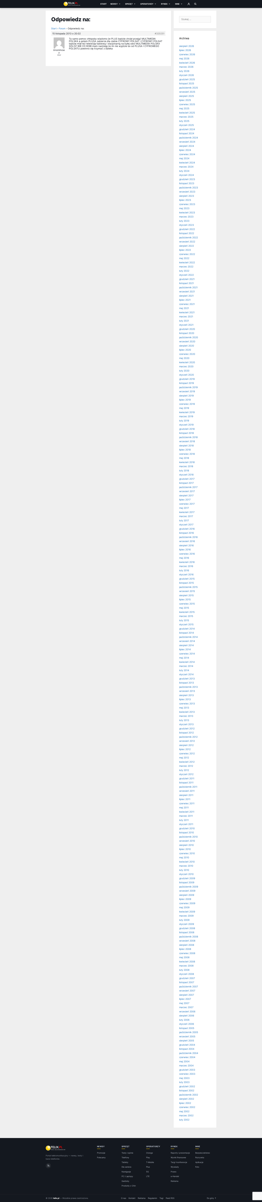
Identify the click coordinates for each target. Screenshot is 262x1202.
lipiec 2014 (185, 649)
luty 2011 (184, 820)
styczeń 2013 (186, 724)
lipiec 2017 (185, 499)
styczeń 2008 (186, 974)
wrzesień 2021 (187, 291)
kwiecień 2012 (187, 761)
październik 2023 (188, 187)
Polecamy (101, 1157)
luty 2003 (184, 1082)
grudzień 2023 (187, 179)
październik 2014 (188, 637)
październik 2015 (188, 587)
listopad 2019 (186, 383)
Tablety (125, 1162)
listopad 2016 (186, 533)
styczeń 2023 (186, 225)
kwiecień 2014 (187, 662)
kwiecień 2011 (186, 811)
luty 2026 (184, 71)
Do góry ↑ (211, 1198)
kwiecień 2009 (187, 911)
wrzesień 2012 (187, 741)
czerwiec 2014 (187, 653)
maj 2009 (184, 907)
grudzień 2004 (187, 1044)
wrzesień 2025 (187, 91)
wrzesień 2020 (187, 341)
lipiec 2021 (185, 300)
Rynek (164, 4)
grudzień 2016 (187, 528)
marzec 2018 (186, 466)
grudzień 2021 (187, 279)
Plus (148, 1167)
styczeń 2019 (186, 424)
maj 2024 (184, 158)
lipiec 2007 (185, 999)
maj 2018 (184, 458)
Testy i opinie (127, 1153)
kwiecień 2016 (187, 562)
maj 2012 (184, 757)
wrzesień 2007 (187, 990)
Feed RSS (170, 1198)
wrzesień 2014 (187, 641)
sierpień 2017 (186, 495)
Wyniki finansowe (178, 1157)
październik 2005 (188, 1032)
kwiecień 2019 (187, 412)
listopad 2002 (186, 1090)
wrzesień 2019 (187, 391)
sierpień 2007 (186, 995)
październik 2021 (188, 287)
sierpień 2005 (186, 1040)
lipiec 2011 (184, 799)
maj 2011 (184, 807)
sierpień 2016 (186, 545)
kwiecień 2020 (187, 362)
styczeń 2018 (186, 474)
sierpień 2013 (186, 695)
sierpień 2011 (186, 795)
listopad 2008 (186, 932)
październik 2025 (188, 87)
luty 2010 (184, 870)
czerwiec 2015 (187, 603)
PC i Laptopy (127, 1176)
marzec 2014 (186, 666)
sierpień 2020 (186, 345)
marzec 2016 (186, 566)
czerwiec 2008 (187, 953)
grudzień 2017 (187, 479)
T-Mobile (150, 1162)
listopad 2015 (186, 582)
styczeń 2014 (186, 674)
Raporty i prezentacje (180, 1153)
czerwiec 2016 (187, 553)
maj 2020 (184, 358)
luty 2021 (184, 320)
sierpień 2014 (186, 645)
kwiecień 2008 (187, 961)
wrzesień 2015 (187, 591)
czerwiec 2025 (187, 104)
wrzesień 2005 (187, 1036)
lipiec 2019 (185, 399)
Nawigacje (126, 1171)
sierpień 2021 (186, 295)
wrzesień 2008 (187, 940)
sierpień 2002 (186, 1098)
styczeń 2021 (186, 324)
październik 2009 (188, 886)
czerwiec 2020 (187, 354)
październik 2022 (188, 237)
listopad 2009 (186, 882)
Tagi (161, 1198)
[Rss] (48, 1165)
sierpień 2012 (186, 745)
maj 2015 (184, 607)
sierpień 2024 (186, 146)
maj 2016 (184, 558)
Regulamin (152, 1198)
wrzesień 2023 (187, 191)
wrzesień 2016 (187, 541)
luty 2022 (184, 270)
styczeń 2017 (186, 524)
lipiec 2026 (185, 50)
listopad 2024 (186, 133)
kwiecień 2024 (187, 162)
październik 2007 (188, 986)
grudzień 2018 (187, 429)
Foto (197, 1167)
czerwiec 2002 (187, 1107)
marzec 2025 (186, 116)
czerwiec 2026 (187, 54)
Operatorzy (146, 4)
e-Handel (175, 1176)
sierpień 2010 (186, 845)
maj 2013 (184, 707)
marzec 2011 (186, 816)
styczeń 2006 (186, 1024)
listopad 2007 (186, 982)
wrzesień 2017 (187, 491)
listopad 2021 (186, 283)
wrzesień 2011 (187, 791)
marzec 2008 (186, 965)
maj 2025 (184, 108)
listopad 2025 (186, 83)
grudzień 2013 (187, 678)
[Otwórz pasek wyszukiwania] (195, 4)
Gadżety (125, 1181)
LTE (147, 1176)
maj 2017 (184, 508)
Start (103, 4)
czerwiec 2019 (187, 404)
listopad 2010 (186, 832)
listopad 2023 (186, 183)
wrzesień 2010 (187, 840)
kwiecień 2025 (187, 112)
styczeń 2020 (186, 374)
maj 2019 (184, 408)
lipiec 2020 (185, 349)
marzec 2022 (186, 266)
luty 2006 (184, 1019)
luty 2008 (184, 970)
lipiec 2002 (185, 1103)
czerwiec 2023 (187, 204)
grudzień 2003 (187, 1069)
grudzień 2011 (186, 778)
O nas (123, 1198)
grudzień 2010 (187, 828)
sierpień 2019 (186, 395)
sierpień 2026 (186, 46)
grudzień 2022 (187, 229)
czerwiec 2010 (187, 853)
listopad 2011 (186, 782)
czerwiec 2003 (187, 1074)
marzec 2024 (186, 166)
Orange (149, 1153)
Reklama (174, 1181)
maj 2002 (184, 1111)
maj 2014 (184, 657)
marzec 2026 (186, 66)
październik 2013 (188, 687)
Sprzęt (129, 4)
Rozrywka (199, 1157)
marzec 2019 (186, 416)
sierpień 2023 (186, 196)
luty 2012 (184, 770)
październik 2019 (188, 387)
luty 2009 (184, 920)
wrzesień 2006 (187, 1011)
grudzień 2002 (187, 1086)
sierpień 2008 (186, 945)
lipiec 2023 (185, 200)
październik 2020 (188, 337)
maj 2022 (184, 258)
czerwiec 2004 (187, 1057)
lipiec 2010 (185, 849)
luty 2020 (184, 370)
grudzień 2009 (187, 878)
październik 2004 (188, 1053)
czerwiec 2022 (187, 254)
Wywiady (175, 1167)
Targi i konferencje (179, 1162)
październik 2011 (188, 786)
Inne (177, 4)
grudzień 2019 (187, 379)
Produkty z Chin (129, 1186)
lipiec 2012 (185, 749)
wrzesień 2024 (187, 141)
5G (147, 1171)
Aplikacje (199, 1162)
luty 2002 (184, 1119)
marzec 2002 (186, 1115)
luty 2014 (184, 670)
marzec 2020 (186, 366)
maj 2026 (184, 58)
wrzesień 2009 (187, 890)
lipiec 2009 (185, 899)
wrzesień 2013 (187, 691)
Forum (62, 28)
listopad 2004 (186, 1049)
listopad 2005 (186, 1028)
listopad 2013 (186, 682)
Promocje (101, 1153)
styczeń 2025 (186, 125)
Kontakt (132, 1198)
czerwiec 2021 (187, 304)
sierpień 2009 (186, 895)
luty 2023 (184, 221)
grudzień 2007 (187, 978)
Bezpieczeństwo (202, 1153)
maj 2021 (184, 308)
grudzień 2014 (187, 628)
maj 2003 (184, 1078)
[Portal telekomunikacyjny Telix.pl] (56, 1148)
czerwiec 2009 (187, 903)
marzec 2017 (186, 516)
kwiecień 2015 (187, 612)
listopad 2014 (186, 632)
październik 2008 (188, 936)
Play (148, 1157)
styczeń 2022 (186, 275)
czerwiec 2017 (187, 503)
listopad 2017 (186, 483)
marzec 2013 (186, 716)
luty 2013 (184, 720)
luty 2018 (184, 470)
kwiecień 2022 (187, 262)
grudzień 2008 (187, 928)
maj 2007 (184, 1003)
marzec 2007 (186, 1007)
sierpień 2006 (186, 1015)
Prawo (173, 1171)
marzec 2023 (186, 216)
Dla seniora (126, 1167)
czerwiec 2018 (187, 454)
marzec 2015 (186, 616)
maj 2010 (184, 857)
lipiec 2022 (185, 250)
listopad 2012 (186, 732)
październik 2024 (188, 137)
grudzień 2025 (187, 79)
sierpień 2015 (186, 595)
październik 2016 (188, 537)
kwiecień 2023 (187, 212)
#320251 (159, 33)
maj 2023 (184, 208)
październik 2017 (188, 487)
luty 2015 (184, 620)
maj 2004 (184, 1061)
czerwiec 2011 (186, 803)
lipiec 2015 (185, 599)
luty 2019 (184, 420)
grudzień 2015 (187, 578)
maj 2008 (184, 957)
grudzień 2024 (187, 129)
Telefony (125, 1157)
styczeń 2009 (186, 924)
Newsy (114, 4)
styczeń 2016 (186, 574)
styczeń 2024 (186, 175)
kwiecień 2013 (187, 712)
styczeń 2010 (186, 874)
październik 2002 (188, 1094)
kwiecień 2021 (187, 312)
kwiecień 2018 (187, 462)
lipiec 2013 (185, 699)
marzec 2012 (186, 766)
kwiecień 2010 (187, 861)
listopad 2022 (186, 233)
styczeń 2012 (186, 774)
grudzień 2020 (187, 329)
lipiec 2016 (185, 549)
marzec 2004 (186, 1065)
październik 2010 (188, 836)
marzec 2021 (186, 316)
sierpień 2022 (186, 245)
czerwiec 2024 (187, 154)
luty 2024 (184, 171)
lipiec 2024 (185, 150)
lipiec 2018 (185, 449)
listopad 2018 (186, 433)
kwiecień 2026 (187, 62)
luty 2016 (184, 570)
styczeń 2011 (186, 824)
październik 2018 (188, 437)
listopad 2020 (186, 333)
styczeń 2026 (186, 75)
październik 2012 (188, 737)
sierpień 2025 (186, 96)
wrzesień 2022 (187, 241)
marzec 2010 (186, 865)
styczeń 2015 (186, 624)
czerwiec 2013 (187, 703)
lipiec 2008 (185, 949)
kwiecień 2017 (187, 512)
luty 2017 (184, 520)
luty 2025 (184, 121)
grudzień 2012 (187, 728)
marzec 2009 (186, 915)
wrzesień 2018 (187, 441)
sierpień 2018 (186, 445)
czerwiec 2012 (187, 753)
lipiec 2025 (185, 100)
